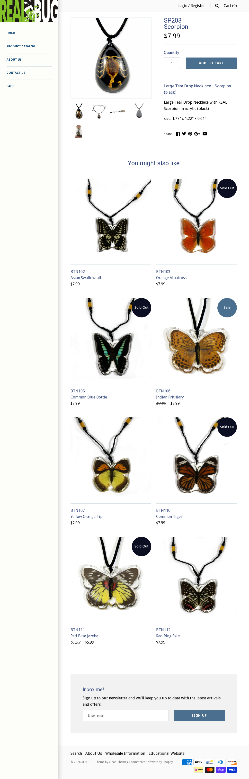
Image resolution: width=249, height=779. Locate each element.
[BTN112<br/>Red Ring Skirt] (196, 577)
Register (198, 5)
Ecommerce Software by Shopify (151, 762)
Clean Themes (118, 762)
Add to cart (211, 63)
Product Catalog (21, 46)
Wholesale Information (125, 753)
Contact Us (16, 73)
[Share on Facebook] (178, 133)
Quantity (171, 52)
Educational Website (167, 753)
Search (76, 753)
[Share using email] (204, 133)
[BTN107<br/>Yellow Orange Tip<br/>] (111, 457)
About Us (14, 59)
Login (182, 5)
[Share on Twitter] (184, 133)
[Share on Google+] (197, 133)
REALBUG (87, 762)
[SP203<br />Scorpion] (111, 20)
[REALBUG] (29, 11)
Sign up (199, 715)
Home (11, 33)
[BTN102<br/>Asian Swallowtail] (111, 219)
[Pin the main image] (190, 133)
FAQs (10, 86)
